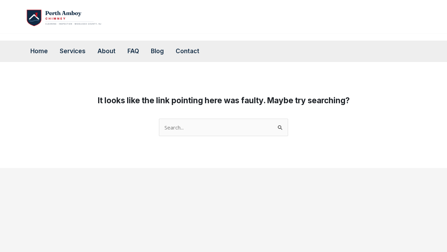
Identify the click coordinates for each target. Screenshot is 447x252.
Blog (157, 51)
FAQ (133, 51)
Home (39, 51)
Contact (187, 51)
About (106, 51)
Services (73, 51)
